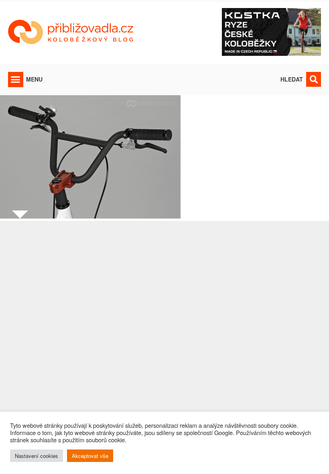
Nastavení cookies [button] (36, 456)
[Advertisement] (164, 335)
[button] (15, 79)
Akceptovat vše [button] (90, 456)
